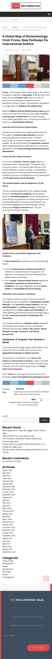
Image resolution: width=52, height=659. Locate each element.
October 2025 (7, 492)
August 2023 (7, 538)
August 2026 (7, 470)
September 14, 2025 (11, 50)
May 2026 (6, 473)
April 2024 (6, 516)
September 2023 (8, 535)
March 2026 (7, 478)
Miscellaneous (8, 569)
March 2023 (7, 546)
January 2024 (7, 524)
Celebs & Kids (7, 561)
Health (4, 566)
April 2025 (6, 505)
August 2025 (7, 497)
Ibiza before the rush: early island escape (18, 436)
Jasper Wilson (27, 50)
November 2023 (8, 530)
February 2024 (8, 522)
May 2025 (6, 503)
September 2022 (8, 552)
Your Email (9, 635)
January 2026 (7, 484)
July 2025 (5, 500)
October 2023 (7, 533)
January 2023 (7, 549)
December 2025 (8, 486)
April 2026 (6, 475)
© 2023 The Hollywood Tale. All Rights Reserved (27, 617)
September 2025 (8, 495)
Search (5, 416)
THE (26, 600)
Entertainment (8, 563)
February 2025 (8, 511)
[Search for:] (26, 19)
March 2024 (7, 519)
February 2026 (8, 481)
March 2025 (7, 508)
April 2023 (6, 544)
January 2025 (7, 514)
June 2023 (6, 541)
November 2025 (8, 489)
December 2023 (8, 527)
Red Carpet (6, 572)
